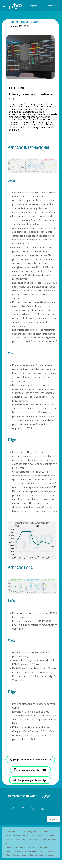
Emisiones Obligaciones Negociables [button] (34, 847)
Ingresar (51, 6)
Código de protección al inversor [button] (40, 855)
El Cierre (17, 88)
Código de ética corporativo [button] (15, 855)
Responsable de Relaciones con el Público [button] (21, 851)
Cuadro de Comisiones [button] (23, 839)
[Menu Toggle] (3, 5)
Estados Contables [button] (12, 847)
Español (53, 819)
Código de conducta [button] (46, 851)
